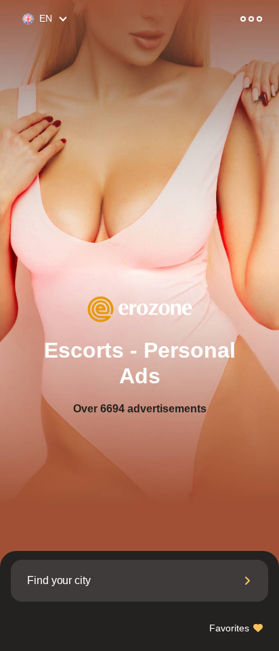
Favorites (230, 628)
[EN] (22, 19)
